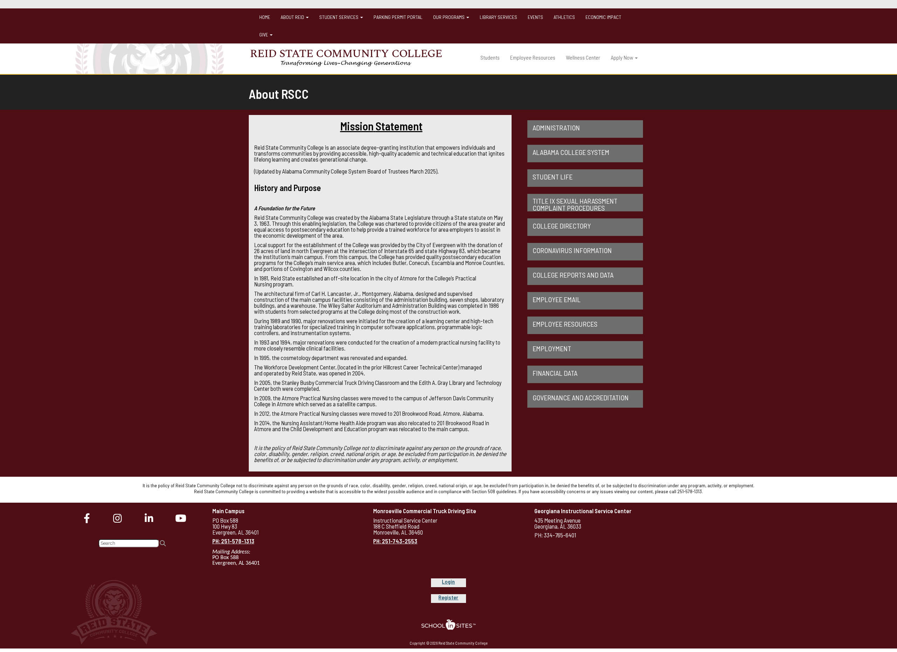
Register (448, 597)
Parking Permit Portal (398, 17)
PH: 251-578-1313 (233, 540)
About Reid (293, 17)
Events (535, 17)
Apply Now (622, 57)
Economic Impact (603, 17)
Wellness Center (583, 57)
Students (490, 57)
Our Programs (449, 17)
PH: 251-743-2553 (395, 540)
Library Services (498, 17)
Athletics (564, 17)
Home (264, 17)
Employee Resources (532, 57)
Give (264, 35)
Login (448, 581)
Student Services (339, 17)
